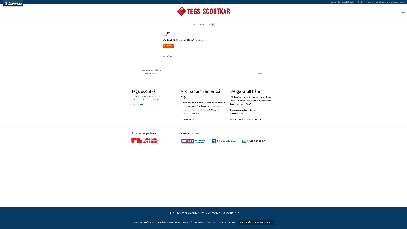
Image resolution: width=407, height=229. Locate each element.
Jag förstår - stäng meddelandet (256, 222)
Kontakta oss (137, 105)
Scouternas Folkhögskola (346, 2)
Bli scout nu (186, 119)
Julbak (260, 73)
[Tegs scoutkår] (203, 11)
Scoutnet (361, 2)
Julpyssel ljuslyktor (151, 73)
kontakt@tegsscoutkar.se (149, 96)
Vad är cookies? (230, 222)
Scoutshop (370, 2)
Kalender (203, 24)
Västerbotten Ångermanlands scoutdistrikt (390, 2)
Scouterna (332, 2)
